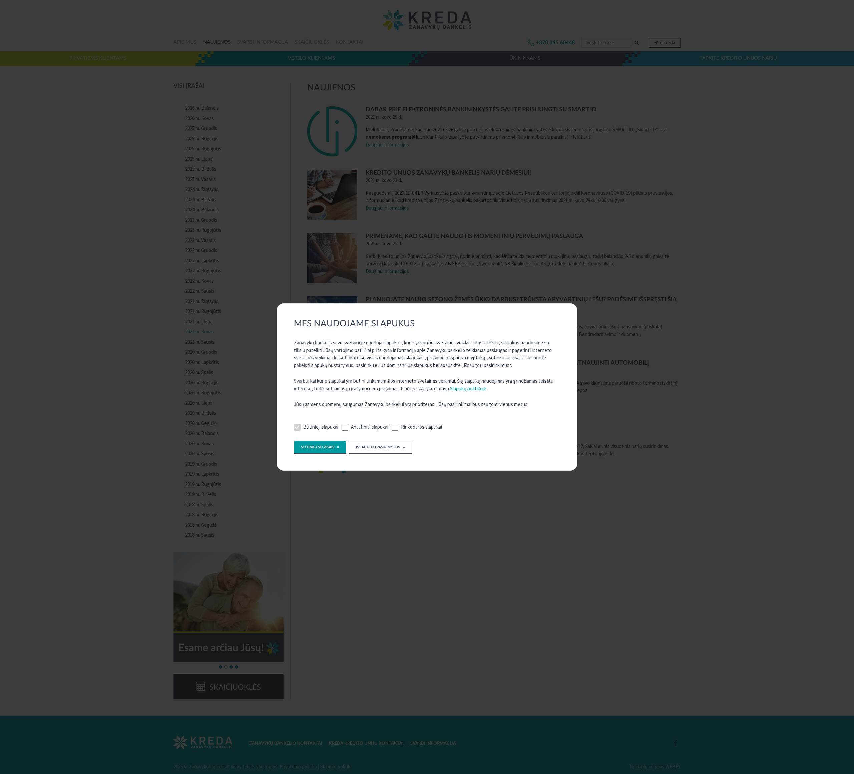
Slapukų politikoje (468, 388)
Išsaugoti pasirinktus (378, 446)
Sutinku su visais (318, 446)
